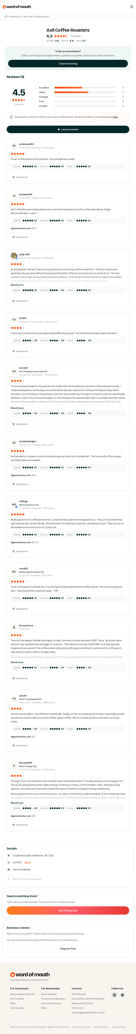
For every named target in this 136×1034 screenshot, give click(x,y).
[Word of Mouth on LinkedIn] (114, 995)
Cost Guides (16, 1008)
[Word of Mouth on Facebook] (122, 995)
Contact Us (77, 1008)
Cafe (24, 16)
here (115, 116)
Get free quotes (68, 910)
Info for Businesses (51, 1003)
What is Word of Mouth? (22, 994)
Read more (17, 284)
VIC (6, 16)
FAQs (13, 1003)
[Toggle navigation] (131, 6)
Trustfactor (21, 177)
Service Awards (49, 994)
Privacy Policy (119, 1027)
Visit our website (22, 869)
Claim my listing (68, 63)
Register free (68, 948)
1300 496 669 (79, 994)
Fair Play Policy (101, 1027)
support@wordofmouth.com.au (88, 1012)
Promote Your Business (53, 998)
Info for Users (17, 998)
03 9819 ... (22, 862)
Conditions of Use (81, 1027)
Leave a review (69, 129)
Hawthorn (15, 16)
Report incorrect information (27, 879)
